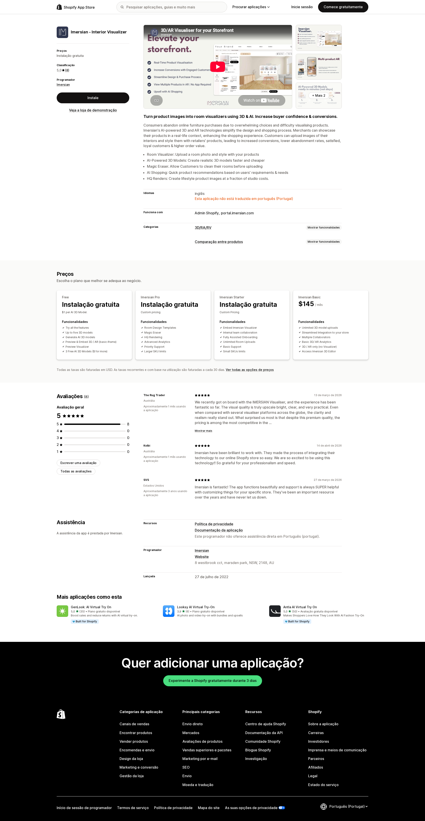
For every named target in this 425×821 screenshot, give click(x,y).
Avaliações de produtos (202, 741)
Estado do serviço (323, 785)
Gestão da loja (132, 776)
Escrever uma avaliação (78, 463)
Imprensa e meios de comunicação (337, 750)
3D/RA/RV (203, 227)
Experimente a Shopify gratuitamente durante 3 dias (213, 680)
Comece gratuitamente (343, 7)
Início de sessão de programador (84, 808)
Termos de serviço (133, 808)
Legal (312, 776)
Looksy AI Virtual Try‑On (195, 607)
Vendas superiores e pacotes (206, 750)
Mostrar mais (203, 430)
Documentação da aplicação (219, 530)
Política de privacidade (214, 524)
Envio (187, 776)
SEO (186, 767)
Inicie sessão (302, 7)
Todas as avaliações (76, 471)
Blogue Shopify (258, 750)
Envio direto (192, 724)
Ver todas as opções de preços (250, 370)
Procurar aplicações (249, 7)
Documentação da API (264, 733)
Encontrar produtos (136, 733)
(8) (67, 70)
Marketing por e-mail (200, 758)
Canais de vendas (134, 724)
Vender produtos (134, 741)
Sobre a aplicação (323, 724)
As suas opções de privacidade (251, 808)
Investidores (318, 741)
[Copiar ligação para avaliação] (168, 395)
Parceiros (316, 758)
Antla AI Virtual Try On (300, 607)
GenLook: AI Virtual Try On (91, 607)
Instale (93, 98)
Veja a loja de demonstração (93, 110)
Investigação (256, 758)
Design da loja (131, 758)
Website (202, 556)
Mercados (190, 733)
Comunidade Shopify (262, 741)
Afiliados (315, 767)
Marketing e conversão (139, 767)
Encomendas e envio (137, 750)
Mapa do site (209, 808)
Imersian (63, 85)
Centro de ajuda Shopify (265, 724)
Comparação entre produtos (219, 242)
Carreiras (316, 733)
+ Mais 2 (318, 95)
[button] (106, 614)
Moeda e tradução (197, 785)
